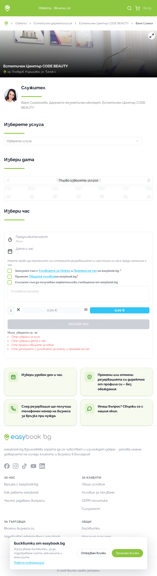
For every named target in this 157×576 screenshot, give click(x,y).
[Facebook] (7, 466)
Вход (147, 8)
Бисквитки (91, 528)
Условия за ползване (98, 492)
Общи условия (93, 484)
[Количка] (137, 8)
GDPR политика (95, 500)
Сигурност (91, 509)
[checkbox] (10, 271)
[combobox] (72, 141)
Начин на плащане (96, 536)
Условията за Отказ (54, 270)
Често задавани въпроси (24, 500)
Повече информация (29, 562)
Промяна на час (85, 270)
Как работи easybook (21, 492)
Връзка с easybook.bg (21, 484)
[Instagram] (15, 466)
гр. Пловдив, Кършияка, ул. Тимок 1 (31, 72)
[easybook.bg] (7, 8)
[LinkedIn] (42, 466)
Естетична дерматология (53, 23)
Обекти (21, 23)
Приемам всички (127, 553)
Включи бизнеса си (19, 528)
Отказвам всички (93, 553)
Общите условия (42, 276)
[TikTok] (24, 466)
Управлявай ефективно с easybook (32, 536)
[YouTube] (33, 466)
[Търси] (129, 8)
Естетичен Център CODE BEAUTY (104, 23)
